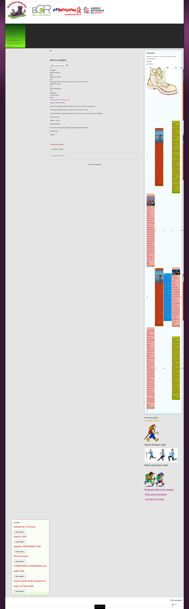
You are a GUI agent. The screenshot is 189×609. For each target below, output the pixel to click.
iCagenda (98, 164)
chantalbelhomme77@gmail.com (59, 99)
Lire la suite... (19, 532)
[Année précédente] (147, 61)
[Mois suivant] (151, 61)
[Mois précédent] (148, 61)
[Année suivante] (149, 61)
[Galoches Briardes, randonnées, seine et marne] (55, 12)
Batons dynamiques (154, 465)
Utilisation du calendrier (160, 56)
